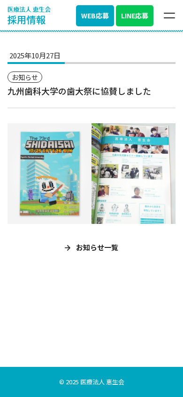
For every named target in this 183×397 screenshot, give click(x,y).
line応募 (134, 15)
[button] (169, 15)
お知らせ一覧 (96, 247)
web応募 (95, 15)
